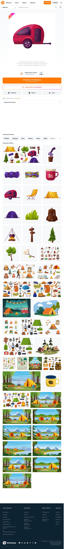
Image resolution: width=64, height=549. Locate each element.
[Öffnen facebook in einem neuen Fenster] (19, 543)
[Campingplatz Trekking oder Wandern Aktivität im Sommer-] (46, 308)
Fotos (16, 2)
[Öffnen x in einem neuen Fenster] (33, 543)
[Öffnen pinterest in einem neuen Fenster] (27, 543)
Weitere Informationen (10, 102)
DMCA (26, 514)
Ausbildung (6, 522)
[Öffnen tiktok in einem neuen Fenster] (30, 543)
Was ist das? (17, 98)
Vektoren (8, 2)
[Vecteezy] (2, 2)
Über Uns (45, 517)
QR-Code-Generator (8, 534)
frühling (6, 138)
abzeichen (54, 138)
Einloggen (55, 2)
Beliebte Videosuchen (27, 527)
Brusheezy (5, 512)
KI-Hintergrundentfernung (9, 531)
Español (56, 514)
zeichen (30, 138)
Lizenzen (26, 512)
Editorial (32, 2)
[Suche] (56, 7)
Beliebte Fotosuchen (27, 523)
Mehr (55, 524)
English (56, 512)
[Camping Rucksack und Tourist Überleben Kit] (52, 363)
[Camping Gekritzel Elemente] (9, 363)
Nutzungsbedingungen (54, 544)
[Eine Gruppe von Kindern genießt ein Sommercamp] (35, 363)
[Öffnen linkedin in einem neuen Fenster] (25, 543)
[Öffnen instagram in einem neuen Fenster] (22, 543)
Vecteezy (5, 514)
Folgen (41, 74)
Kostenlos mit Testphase (32, 80)
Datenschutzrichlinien (54, 545)
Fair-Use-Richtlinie (54, 546)
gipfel (45, 138)
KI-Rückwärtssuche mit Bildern (9, 527)
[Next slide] (57, 138)
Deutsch (56, 519)
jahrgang (15, 138)
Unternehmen (6, 519)
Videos (24, 2)
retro (23, 138)
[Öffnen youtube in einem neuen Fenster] (35, 543)
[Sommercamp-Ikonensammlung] (11, 327)
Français (56, 522)
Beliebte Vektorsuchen (28, 520)
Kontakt (44, 514)
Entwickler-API (7, 524)
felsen (38, 138)
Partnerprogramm (29, 517)
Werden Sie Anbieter (45, 520)
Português (57, 517)
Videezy (5, 517)
